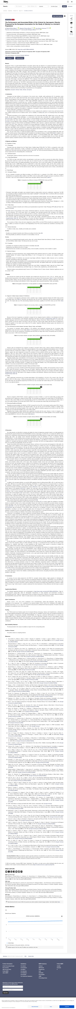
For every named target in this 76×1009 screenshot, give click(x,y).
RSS (25, 956)
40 (12, 505)
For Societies (23, 974)
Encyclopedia (41, 974)
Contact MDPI (5, 971)
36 (45, 498)
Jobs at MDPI (5, 972)
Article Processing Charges (8, 966)
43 (9, 507)
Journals (5, 10)
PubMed (15, 641)
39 (10, 505)
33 (21, 492)
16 (8, 121)
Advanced (70, 6)
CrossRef (10, 641)
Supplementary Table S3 (11, 372)
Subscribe (5, 992)
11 (7, 118)
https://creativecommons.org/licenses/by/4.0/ (43, 864)
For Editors (23, 969)
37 (40, 501)
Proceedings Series (43, 978)
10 (46, 115)
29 (33, 486)
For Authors (23, 966)
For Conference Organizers (26, 976)
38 (9, 505)
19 (43, 147)
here (59, 902)
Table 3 (19, 299)
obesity (24, 89)
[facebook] (14, 872)
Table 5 (61, 379)
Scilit (40, 971)
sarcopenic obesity (14, 89)
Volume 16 (15, 10)
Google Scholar (59, 640)
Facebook (59, 967)
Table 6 (32, 414)
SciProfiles (41, 972)
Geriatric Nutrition (24, 55)
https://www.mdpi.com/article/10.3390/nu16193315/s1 (46, 591)
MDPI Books (41, 967)
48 (9, 567)
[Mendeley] (21, 872)
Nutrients (10, 10)
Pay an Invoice (6, 967)
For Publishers (24, 972)
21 (49, 202)
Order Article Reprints (57, 16)
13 (9, 118)
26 (17, 475)
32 (23, 488)
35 (62, 495)
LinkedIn (58, 966)
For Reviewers (24, 967)
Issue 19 (20, 10)
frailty (21, 89)
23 (12, 208)
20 (44, 193)
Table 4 (28, 329)
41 (6, 507)
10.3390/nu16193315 (28, 10)
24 (41, 233)
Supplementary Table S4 (11, 373)
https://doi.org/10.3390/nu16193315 (26, 49)
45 (49, 519)
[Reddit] (19, 872)
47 (8, 567)
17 (12, 124)
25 (38, 245)
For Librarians (24, 971)
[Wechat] (16, 872)
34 (60, 495)
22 (55, 206)
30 (34, 486)
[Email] (6, 872)
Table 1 (49, 177)
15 (7, 121)
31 (36, 486)
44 (10, 507)
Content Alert (31, 956)
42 (8, 507)
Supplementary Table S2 (12, 218)
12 (8, 118)
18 (54, 133)
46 (57, 564)
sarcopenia (29, 89)
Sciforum (41, 966)
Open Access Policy (7, 969)
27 (7, 479)
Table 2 (51, 278)
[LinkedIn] (11, 872)
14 (11, 118)
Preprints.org (41, 969)
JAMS (40, 976)
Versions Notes (20, 58)
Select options (6, 986)
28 (40, 479)
